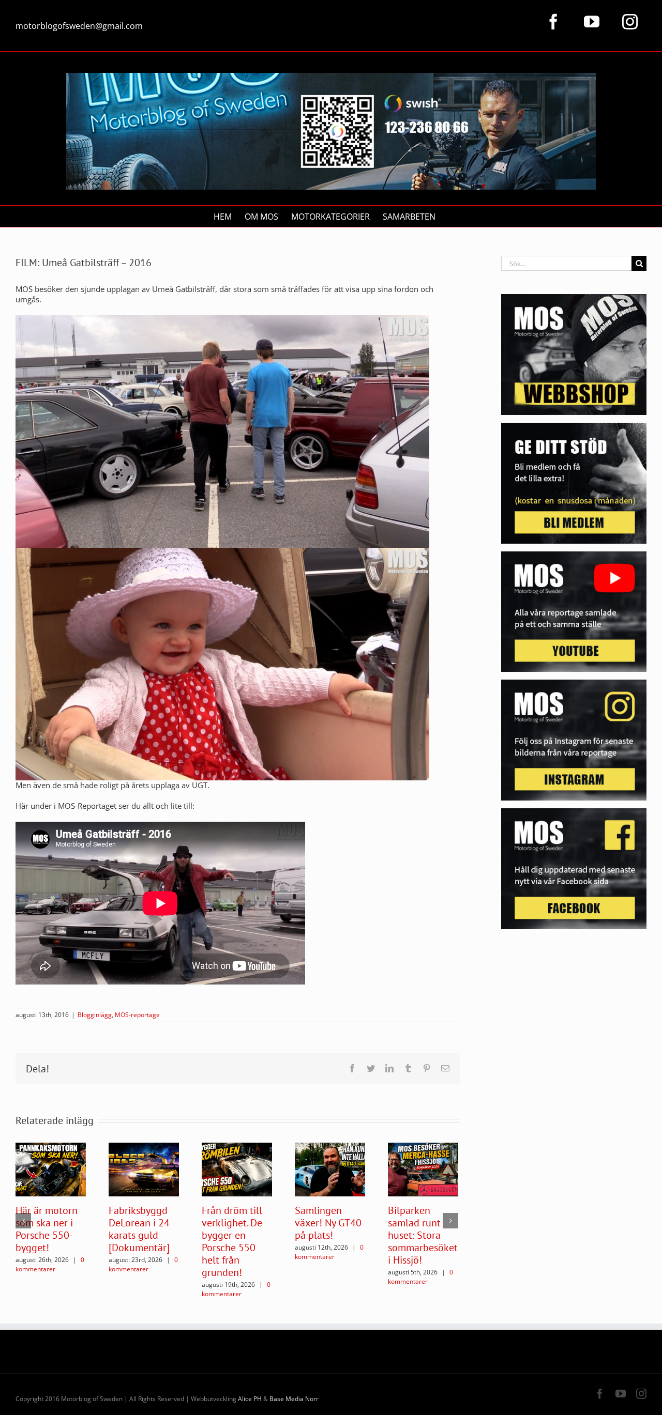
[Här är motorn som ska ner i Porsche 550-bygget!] (51, 1168)
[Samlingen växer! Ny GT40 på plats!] (330, 1168)
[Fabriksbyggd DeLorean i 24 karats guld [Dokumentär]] (144, 1168)
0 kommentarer (50, 1264)
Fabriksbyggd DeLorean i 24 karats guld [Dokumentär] (139, 1229)
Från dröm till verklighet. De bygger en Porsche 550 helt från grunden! (232, 1241)
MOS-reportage (137, 1014)
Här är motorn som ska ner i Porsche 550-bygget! (47, 1229)
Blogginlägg (95, 1014)
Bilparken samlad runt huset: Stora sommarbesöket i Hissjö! (423, 1235)
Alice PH (250, 1398)
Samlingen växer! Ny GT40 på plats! (328, 1223)
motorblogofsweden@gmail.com (79, 26)
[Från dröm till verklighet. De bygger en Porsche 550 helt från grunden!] (237, 1168)
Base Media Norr (294, 1398)
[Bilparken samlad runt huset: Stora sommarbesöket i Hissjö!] (423, 1168)
